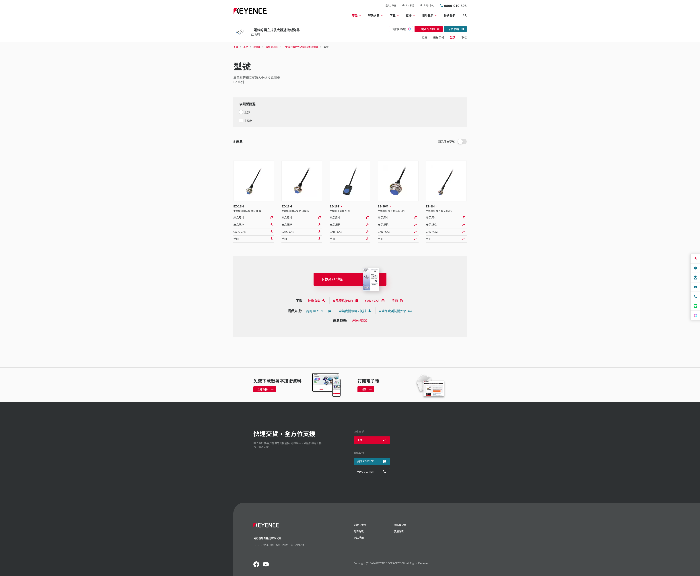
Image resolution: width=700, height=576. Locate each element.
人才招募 (410, 5)
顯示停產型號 (446, 141)
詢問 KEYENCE (316, 311)
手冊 (236, 239)
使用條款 (399, 531)
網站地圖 (359, 537)
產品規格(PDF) (342, 300)
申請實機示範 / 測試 (352, 311)
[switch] (462, 141)
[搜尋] (465, 15)
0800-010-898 (455, 5)
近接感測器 (359, 320)
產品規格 (238, 224)
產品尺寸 (238, 217)
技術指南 (314, 300)
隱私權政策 (400, 525)
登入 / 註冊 (391, 5)
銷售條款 (359, 531)
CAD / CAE (239, 232)
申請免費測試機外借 (392, 311)
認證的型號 (360, 525)
